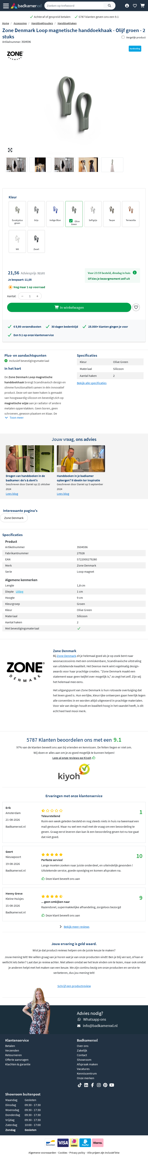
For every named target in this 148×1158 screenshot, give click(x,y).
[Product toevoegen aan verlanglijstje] (136, 307)
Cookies (62, 1152)
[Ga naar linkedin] (86, 1085)
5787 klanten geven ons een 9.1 (98, 17)
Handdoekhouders (42, 23)
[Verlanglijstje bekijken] (134, 5)
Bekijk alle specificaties (92, 383)
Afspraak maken (87, 1064)
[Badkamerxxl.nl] (26, 5)
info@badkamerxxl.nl (100, 1025)
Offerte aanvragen (17, 1060)
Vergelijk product (136, 37)
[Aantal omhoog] (37, 296)
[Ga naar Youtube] (111, 1085)
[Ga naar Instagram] (99, 1085)
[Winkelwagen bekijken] (142, 5)
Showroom (84, 1060)
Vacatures (83, 1069)
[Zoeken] (109, 6)
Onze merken (85, 1078)
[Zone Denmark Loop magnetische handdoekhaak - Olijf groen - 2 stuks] (74, 103)
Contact (82, 1055)
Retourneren (13, 1055)
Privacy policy (77, 1152)
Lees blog (12, 494)
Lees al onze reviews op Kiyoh (71, 758)
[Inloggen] (126, 5)
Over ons (82, 1046)
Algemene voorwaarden (42, 1152)
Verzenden (12, 1050)
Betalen (10, 1046)
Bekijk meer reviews (76, 927)
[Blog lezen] (30, 458)
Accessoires (20, 23)
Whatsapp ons (94, 1019)
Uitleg (19, 591)
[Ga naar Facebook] (92, 1085)
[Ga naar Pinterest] (105, 1085)
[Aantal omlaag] (22, 296)
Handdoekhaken (67, 23)
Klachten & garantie (17, 1064)
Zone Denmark (14, 518)
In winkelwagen (71, 307)
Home (5, 23)
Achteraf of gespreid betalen (52, 17)
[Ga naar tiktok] (80, 1085)
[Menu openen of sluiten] (6, 6)
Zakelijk (82, 1050)
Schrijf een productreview (74, 986)
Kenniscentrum (87, 1073)
